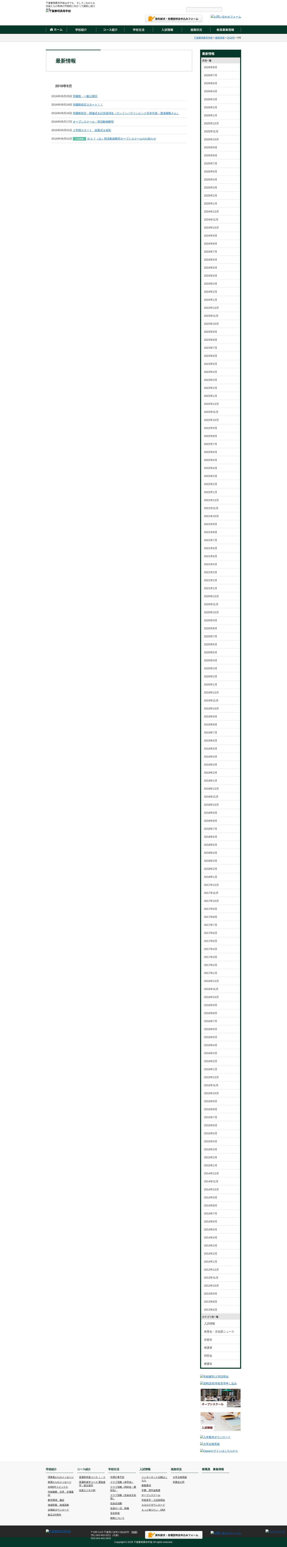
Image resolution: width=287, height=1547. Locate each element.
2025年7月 (210, 163)
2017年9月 (210, 908)
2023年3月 (210, 379)
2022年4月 (210, 468)
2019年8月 (210, 724)
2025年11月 (211, 131)
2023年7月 (210, 347)
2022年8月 (210, 436)
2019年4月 (210, 756)
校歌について (117, 1518)
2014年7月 (210, 1213)
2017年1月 (210, 973)
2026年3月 (210, 99)
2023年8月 (210, 339)
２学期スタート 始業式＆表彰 (92, 130)
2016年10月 (211, 997)
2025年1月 (210, 203)
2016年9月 (210, 1005)
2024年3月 (210, 283)
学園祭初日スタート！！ (88, 104)
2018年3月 (210, 860)
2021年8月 (210, 532)
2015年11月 (211, 1085)
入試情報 (167, 29)
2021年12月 (211, 500)
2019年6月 (210, 740)
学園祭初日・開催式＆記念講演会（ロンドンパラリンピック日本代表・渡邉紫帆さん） (126, 113)
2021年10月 (211, 516)
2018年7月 (210, 828)
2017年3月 (210, 957)
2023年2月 (210, 387)
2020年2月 (210, 676)
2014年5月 (210, 1229)
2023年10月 (211, 323)
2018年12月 (211, 788)
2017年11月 (211, 892)
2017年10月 (211, 900)
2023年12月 (211, 307)
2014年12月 (211, 1173)
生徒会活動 (116, 1503)
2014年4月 (210, 1237)
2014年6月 (210, 1221)
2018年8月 (210, 820)
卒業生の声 (178, 1482)
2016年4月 (210, 1045)
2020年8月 (210, 628)
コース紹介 (109, 29)
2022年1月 (210, 492)
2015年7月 (210, 1117)
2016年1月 (210, 1069)
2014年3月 (210, 1245)
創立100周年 (54, 1514)
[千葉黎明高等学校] (58, 11)
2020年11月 (211, 604)
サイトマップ (171, 3)
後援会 (208, 1363)
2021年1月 (210, 588)
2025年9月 (210, 147)
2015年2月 (210, 1157)
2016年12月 (211, 981)
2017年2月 (210, 965)
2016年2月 (210, 1061)
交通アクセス (151, 3)
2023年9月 (210, 331)
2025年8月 (210, 155)
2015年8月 (210, 1109)
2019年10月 (211, 708)
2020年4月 (210, 660)
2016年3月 (210, 1053)
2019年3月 (210, 764)
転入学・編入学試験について (226, 3)
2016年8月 (210, 1013)
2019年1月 (210, 780)
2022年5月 (210, 460)
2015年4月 (210, 1141)
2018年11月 (211, 796)
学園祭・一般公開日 (85, 96)
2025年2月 (210, 195)
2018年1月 (210, 876)
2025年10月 (211, 139)
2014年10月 (211, 1189)
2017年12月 (211, 884)
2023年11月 (211, 315)
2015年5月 (210, 1133)
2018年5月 (210, 844)
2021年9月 (210, 524)
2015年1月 (210, 1165)
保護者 (208, 1347)
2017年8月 (210, 916)
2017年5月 (210, 941)
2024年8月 (210, 243)
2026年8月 (210, 67)
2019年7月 (210, 732)
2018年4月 (210, 852)
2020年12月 (211, 596)
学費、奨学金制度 (151, 1490)
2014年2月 (210, 1253)
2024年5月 (210, 267)
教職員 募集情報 (225, 29)
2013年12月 (211, 1269)
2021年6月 (210, 548)
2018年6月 (210, 836)
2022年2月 (210, 484)
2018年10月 (211, 804)
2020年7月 (210, 636)
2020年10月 (211, 612)
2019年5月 (210, 748)
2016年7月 (210, 1021)
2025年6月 (210, 171)
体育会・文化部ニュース (219, 1331)
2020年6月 (210, 644)
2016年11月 (211, 989)
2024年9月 (210, 235)
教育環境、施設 (56, 1500)
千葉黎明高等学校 (203, 37)
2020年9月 (210, 620)
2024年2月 (210, 291)
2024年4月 (210, 275)
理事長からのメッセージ (61, 1477)
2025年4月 (210, 179)
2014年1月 (210, 1261)
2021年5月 (210, 556)
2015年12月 (211, 1077)
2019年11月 (211, 700)
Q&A (134, 3)
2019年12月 (211, 692)
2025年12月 (211, 123)
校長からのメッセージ (59, 1482)
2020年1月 (210, 684)
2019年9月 (210, 716)
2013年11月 (211, 1277)
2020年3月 (210, 668)
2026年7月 (210, 75)
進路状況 (196, 29)
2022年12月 (211, 403)
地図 (134, 1532)
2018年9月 (210, 812)
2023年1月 (210, 395)
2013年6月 (210, 1309)
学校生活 (138, 29)
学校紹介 (81, 29)
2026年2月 (210, 107)
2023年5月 (210, 363)
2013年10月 (211, 1285)
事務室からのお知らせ (114, 3)
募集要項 (146, 1485)
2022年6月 (210, 452)
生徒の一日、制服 (119, 1508)
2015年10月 (211, 1093)
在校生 (208, 1339)
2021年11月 (211, 508)
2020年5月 (210, 652)
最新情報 (220, 37)
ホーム (56, 29)
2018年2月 (210, 868)
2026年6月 (210, 83)
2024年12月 (211, 211)
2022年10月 (211, 420)
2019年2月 (210, 772)
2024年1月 (210, 299)
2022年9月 (210, 428)
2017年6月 (210, 932)
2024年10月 (211, 227)
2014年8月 (210, 1205)
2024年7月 (210, 251)
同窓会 (208, 1355)
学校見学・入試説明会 (153, 1500)
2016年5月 (210, 1037)
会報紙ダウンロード (58, 1509)
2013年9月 (210, 1293)
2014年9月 (210, 1197)
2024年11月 (211, 219)
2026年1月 (210, 115)
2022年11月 (211, 411)
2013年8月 (210, 1301)
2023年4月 (210, 371)
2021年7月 (210, 540)
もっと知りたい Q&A (153, 1509)
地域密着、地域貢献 (58, 1505)
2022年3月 (210, 476)
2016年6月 (210, 1029)
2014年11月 (211, 1181)
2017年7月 (210, 924)
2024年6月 (210, 259)
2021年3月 (210, 572)
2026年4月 (210, 91)
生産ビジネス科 (87, 1490)
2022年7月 (210, 444)
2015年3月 (210, 1149)
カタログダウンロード (153, 1505)
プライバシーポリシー (195, 3)
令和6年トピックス (58, 1487)
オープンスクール (151, 1495)
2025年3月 (210, 187)
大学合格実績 (180, 1477)
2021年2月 (210, 580)
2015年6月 (210, 1125)
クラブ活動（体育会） (122, 1482)
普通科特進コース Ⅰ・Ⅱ (92, 1477)
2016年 (231, 37)
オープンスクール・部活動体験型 (93, 121)
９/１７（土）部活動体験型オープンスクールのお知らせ (121, 138)
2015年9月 (210, 1101)
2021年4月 (210, 564)
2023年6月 (210, 355)
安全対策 (115, 1513)
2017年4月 (210, 949)
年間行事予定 (117, 1477)
